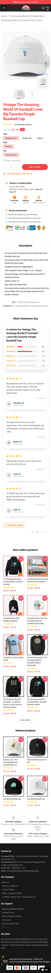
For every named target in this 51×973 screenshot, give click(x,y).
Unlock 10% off (5, 961)
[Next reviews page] (45, 532)
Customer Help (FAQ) (10, 924)
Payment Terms (8, 913)
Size (5, 151)
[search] (43, 7)
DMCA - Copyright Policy (11, 893)
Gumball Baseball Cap (12, 799)
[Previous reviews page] (32, 532)
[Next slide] (46, 55)
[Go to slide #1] (18, 94)
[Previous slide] (5, 55)
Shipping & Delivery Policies (13, 909)
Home (4, 16)
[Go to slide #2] (32, 94)
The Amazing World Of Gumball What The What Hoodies (13, 581)
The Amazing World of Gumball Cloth (27, 16)
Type (5, 134)
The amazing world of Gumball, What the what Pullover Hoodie (37, 702)
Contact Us (6, 920)
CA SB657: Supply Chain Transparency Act (19, 897)
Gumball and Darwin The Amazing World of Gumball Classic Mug (37, 621)
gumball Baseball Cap (36, 799)
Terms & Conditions (10, 886)
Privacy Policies (8, 890)
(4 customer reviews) (23, 125)
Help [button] (46, 970)
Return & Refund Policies (12, 916)
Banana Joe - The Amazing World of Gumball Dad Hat (10, 762)
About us (5, 882)
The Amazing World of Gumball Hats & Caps (21, 20)
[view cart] (47, 7)
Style (5, 142)
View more (26, 720)
